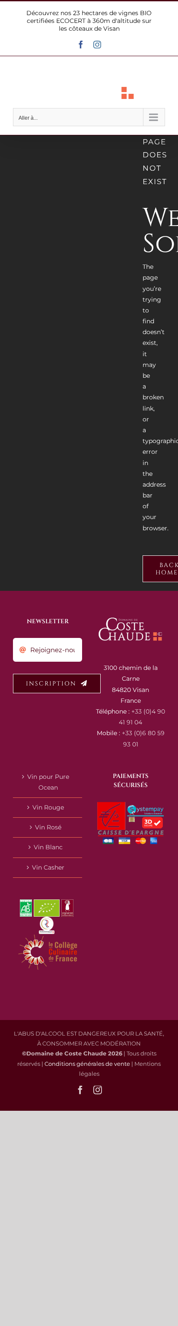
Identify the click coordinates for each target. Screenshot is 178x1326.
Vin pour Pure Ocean (48, 782)
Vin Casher (48, 867)
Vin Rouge (48, 807)
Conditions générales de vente (87, 1063)
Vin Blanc (48, 847)
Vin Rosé (48, 827)
